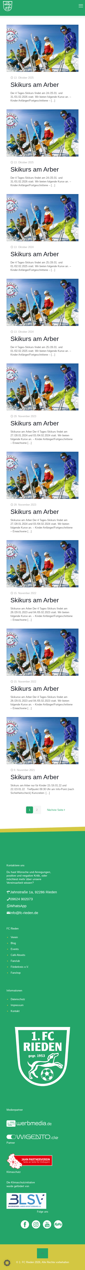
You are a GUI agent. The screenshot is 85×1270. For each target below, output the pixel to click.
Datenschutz (18, 999)
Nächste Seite (55, 809)
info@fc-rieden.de (24, 913)
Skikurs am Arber (34, 84)
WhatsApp (18, 906)
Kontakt (15, 1011)
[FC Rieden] (7, 6)
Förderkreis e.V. (20, 966)
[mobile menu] (79, 6)
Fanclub (15, 960)
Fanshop (16, 972)
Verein (14, 937)
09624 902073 (21, 899)
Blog (13, 943)
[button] (7, 1263)
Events (15, 949)
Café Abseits (18, 955)
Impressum (17, 1005)
